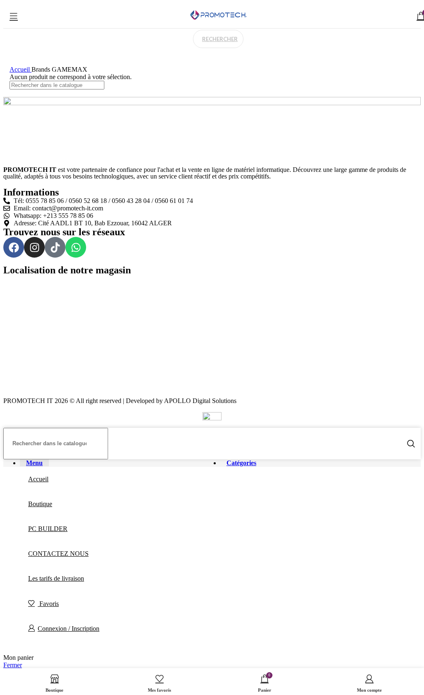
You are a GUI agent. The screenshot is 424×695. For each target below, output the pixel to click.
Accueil (20, 69)
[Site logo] (218, 19)
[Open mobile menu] (13, 15)
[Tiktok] (55, 247)
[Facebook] (13, 247)
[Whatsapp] (75, 247)
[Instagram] (34, 247)
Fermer (12, 664)
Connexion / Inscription (68, 628)
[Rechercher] (411, 443)
